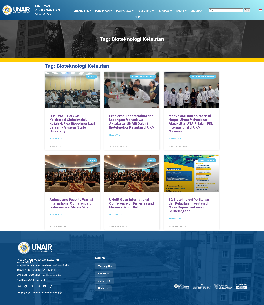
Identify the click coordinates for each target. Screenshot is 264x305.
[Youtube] (44, 286)
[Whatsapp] (19, 286)
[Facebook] (26, 286)
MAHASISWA (123, 10)
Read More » (56, 139)
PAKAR (180, 10)
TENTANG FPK (80, 10)
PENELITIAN (144, 10)
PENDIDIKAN (102, 10)
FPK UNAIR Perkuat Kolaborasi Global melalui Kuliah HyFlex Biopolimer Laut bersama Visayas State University (72, 123)
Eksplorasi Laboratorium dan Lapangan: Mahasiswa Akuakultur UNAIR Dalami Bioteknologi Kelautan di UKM (132, 121)
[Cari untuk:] (226, 9)
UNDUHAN (196, 10)
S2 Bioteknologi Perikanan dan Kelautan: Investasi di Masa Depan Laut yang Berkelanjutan (189, 205)
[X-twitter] (32, 286)
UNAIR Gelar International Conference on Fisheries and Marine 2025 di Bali (131, 203)
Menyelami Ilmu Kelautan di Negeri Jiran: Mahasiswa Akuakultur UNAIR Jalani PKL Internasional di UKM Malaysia (191, 123)
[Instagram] (38, 286)
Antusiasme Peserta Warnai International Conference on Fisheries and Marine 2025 (71, 203)
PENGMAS (163, 10)
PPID (137, 16)
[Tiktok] (51, 286)
